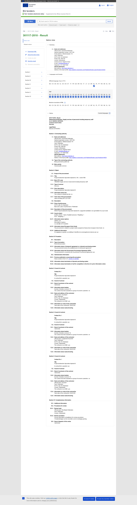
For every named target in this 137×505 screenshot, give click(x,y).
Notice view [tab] (27, 40)
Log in (103, 5)
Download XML (32, 51)
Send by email (32, 61)
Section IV (28, 80)
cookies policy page (51, 498)
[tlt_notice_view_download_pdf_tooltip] (50, 97)
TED (24, 31)
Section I (27, 72)
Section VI (28, 96)
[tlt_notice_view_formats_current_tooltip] (109, 113)
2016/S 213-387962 (74, 258)
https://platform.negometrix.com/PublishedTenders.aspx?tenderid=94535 (87, 69)
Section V (28, 84)
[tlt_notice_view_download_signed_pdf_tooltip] (94, 86)
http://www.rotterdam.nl (67, 68)
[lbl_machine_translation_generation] (65, 102)
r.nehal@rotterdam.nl (63, 63)
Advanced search (53, 25)
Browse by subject (72, 25)
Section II (27, 76)
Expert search (63, 25)
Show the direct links (33, 54)
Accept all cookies (89, 499)
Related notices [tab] (28, 44)
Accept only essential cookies (105, 499)
